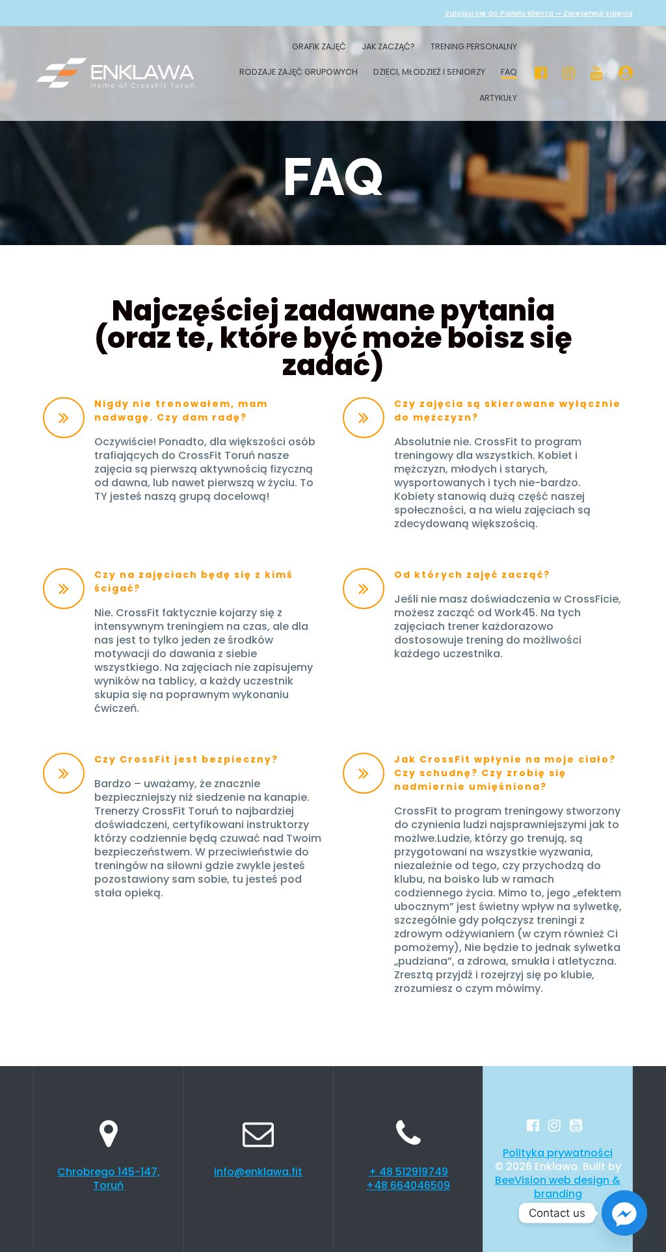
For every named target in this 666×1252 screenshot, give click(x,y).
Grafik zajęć (319, 47)
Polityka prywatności (558, 1152)
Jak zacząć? (388, 47)
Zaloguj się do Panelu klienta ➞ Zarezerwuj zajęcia (539, 13)
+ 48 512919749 (408, 1171)
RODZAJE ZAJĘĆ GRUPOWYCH (298, 72)
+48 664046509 (408, 1185)
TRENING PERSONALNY (474, 47)
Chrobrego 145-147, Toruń (108, 1178)
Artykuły (498, 98)
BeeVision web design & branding (557, 1187)
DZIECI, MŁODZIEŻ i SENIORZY (429, 72)
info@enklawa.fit (258, 1171)
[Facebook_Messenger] (624, 1213)
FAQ (509, 72)
